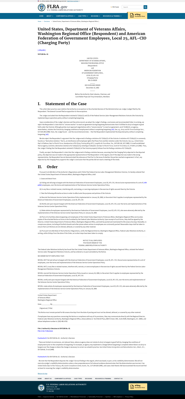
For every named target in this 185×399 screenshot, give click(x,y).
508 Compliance (118, 397)
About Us (48, 378)
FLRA (57, 6)
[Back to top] (180, 394)
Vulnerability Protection (95, 397)
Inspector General (48, 397)
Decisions (47, 21)
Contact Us (118, 378)
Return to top (42, 373)
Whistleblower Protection (78, 397)
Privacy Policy (129, 397)
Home (41, 16)
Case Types (78, 378)
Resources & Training (103, 378)
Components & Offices (63, 378)
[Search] (145, 7)
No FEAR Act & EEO (62, 397)
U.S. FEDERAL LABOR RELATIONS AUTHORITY (66, 384)
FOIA (39, 397)
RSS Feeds (115, 7)
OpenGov (108, 397)
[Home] (41, 7)
